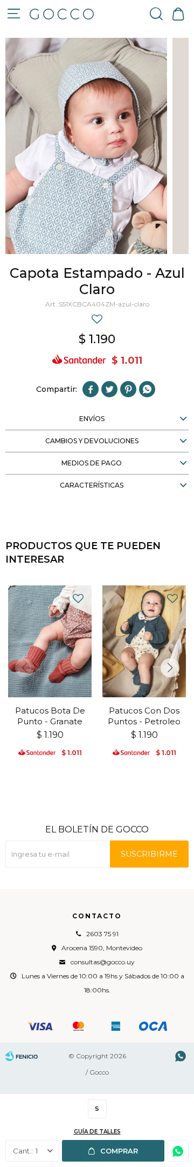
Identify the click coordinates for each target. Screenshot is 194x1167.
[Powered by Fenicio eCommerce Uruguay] (21, 1056)
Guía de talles (97, 1131)
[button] (156, 13)
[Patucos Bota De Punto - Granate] (50, 641)
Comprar (119, 1150)
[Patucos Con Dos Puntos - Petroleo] (144, 641)
